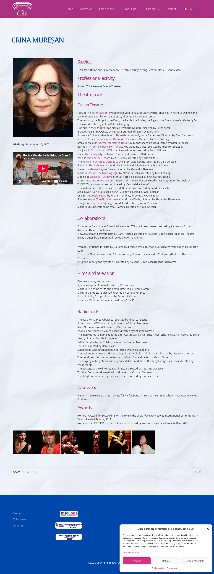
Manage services (131, 552)
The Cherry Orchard (98, 158)
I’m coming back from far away (107, 146)
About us (18, 525)
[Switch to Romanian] (185, 9)
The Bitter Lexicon (97, 112)
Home (17, 513)
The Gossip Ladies (96, 195)
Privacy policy (173, 568)
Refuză (166, 561)
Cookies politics (158, 568)
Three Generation (126, 135)
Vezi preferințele (195, 561)
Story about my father (100, 139)
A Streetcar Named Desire (113, 143)
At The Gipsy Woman (105, 199)
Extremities (97, 150)
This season (20, 519)
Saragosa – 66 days (100, 176)
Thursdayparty (93, 154)
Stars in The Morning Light (103, 173)
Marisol (94, 169)
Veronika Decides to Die (109, 161)
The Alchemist (97, 165)
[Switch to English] (191, 9)
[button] (207, 528)
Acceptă (136, 561)
